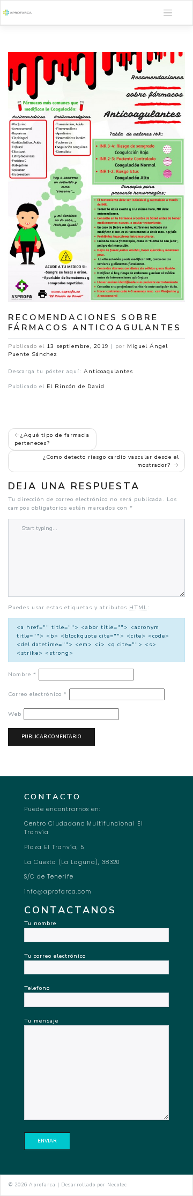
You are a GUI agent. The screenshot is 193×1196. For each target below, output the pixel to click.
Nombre (22, 674)
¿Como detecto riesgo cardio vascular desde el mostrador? (111, 461)
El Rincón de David (76, 386)
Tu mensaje (41, 1021)
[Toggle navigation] (168, 13)
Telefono (37, 988)
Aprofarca (42, 1185)
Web (14, 714)
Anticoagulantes (108, 371)
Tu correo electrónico (55, 956)
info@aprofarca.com (58, 892)
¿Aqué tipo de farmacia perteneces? (52, 439)
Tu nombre (40, 923)
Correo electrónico (37, 694)
